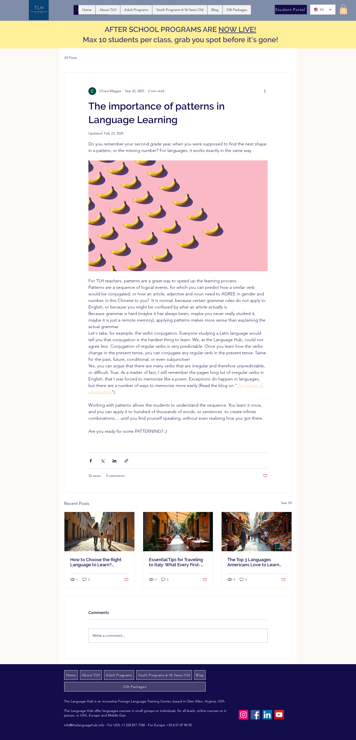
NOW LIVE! (237, 29)
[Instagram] (243, 714)
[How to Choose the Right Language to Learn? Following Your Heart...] (99, 531)
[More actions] (265, 91)
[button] (343, 9)
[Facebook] (255, 714)
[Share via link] (126, 460)
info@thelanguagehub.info (84, 725)
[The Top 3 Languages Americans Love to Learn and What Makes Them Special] (257, 531)
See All (286, 503)
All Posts (70, 57)
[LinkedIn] (267, 714)
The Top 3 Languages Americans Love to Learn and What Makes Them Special (253, 562)
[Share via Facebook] (90, 460)
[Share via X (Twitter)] (102, 460)
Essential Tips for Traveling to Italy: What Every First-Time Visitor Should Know (176, 562)
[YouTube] (279, 714)
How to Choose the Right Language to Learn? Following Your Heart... (96, 562)
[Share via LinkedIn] (114, 460)
